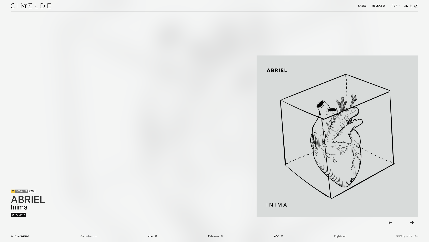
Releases (379, 5)
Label (362, 5)
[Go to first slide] (412, 222)
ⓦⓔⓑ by (407, 236)
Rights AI (340, 236)
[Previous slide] (390, 222)
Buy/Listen (18, 214)
